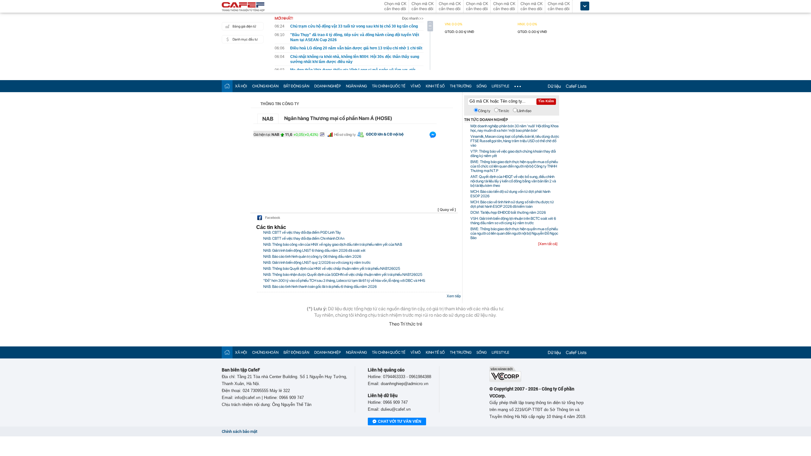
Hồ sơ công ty (345, 134)
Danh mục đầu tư (245, 39)
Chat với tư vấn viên (399, 421)
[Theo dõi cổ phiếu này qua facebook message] (433, 136)
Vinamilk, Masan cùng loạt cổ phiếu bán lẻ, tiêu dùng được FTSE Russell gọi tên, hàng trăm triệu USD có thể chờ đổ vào (514, 141)
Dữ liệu (554, 86)
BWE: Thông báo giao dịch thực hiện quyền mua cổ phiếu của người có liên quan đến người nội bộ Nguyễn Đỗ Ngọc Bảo (514, 233)
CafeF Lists (576, 86)
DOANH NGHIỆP (327, 86)
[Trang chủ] (227, 86)
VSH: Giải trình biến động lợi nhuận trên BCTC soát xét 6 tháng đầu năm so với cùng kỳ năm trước (513, 220)
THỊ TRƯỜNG (460, 86)
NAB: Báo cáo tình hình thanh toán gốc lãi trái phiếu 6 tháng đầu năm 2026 (320, 286)
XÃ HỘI (241, 86)
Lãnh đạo (524, 111)
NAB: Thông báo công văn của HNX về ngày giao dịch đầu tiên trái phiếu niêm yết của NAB (332, 244)
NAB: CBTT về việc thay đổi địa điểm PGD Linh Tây (302, 232)
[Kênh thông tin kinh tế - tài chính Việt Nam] (243, 7)
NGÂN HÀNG (356, 86)
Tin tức (503, 111)
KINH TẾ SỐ (435, 86)
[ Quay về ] (446, 209)
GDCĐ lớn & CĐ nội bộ (385, 134)
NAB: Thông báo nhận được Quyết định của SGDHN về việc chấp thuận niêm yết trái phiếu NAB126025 (342, 274)
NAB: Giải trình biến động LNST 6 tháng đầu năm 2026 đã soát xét (314, 250)
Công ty (484, 111)
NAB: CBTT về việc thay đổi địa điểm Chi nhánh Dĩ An (303, 238)
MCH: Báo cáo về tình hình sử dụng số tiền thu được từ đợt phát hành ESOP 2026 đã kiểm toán (512, 204)
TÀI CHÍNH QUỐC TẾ (389, 86)
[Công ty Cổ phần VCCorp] (505, 380)
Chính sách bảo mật (239, 431)
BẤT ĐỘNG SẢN (296, 86)
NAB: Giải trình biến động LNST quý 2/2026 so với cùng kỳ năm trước (317, 262)
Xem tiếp (454, 296)
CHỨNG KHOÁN (265, 86)
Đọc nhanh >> (413, 18)
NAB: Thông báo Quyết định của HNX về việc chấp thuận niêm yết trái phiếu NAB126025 (331, 268)
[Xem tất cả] (548, 244)
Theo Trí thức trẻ (405, 324)
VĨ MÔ (416, 86)
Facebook (272, 218)
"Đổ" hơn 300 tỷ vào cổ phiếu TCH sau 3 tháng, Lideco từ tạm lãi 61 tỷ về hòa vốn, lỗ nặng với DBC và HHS (344, 280)
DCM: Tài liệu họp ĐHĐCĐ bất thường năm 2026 (508, 212)
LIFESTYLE (500, 86)
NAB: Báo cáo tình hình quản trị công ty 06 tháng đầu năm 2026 (312, 256)
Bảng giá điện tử (244, 26)
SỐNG (481, 86)
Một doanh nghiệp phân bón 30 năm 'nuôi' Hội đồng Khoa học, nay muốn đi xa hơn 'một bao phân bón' (514, 128)
